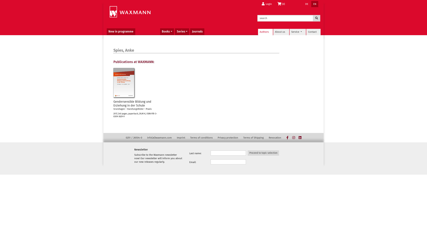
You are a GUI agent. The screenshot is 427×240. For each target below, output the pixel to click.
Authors (264, 31)
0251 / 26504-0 (134, 137)
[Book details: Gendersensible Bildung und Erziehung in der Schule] (123, 82)
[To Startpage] (130, 11)
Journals (197, 31)
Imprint (181, 137)
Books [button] (166, 31)
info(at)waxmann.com (159, 137)
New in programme (120, 31)
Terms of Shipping (253, 137)
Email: (192, 162)
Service (295, 31)
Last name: (195, 153)
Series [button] (181, 31)
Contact (312, 31)
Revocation (275, 137)
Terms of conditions (201, 137)
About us (280, 31)
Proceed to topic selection (263, 153)
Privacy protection (228, 137)
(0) (284, 4)
